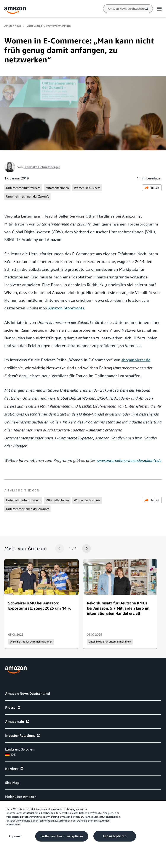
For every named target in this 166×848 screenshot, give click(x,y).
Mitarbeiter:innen (57, 188)
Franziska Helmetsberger (42, 167)
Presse (10, 707)
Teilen (154, 187)
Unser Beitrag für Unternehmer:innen (31, 641)
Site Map (12, 782)
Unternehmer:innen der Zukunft (27, 196)
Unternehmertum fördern (23, 188)
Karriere (11, 768)
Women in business (87, 188)
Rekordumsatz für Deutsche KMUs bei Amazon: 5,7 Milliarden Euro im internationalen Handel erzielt (118, 608)
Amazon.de (14, 721)
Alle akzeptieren (115, 836)
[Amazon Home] (15, 10)
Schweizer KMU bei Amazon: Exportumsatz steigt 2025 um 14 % (39, 605)
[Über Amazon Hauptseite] (16, 669)
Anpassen (15, 836)
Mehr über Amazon (21, 796)
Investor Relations (20, 735)
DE (13, 754)
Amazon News (12, 26)
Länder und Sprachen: (19, 749)
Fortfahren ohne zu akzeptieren (62, 836)
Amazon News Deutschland (27, 693)
